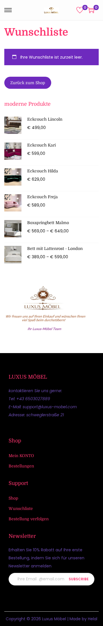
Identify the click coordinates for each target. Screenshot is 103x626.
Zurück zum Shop (27, 82)
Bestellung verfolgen (29, 519)
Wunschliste (21, 508)
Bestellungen (21, 466)
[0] (79, 10)
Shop (13, 498)
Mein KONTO (21, 455)
